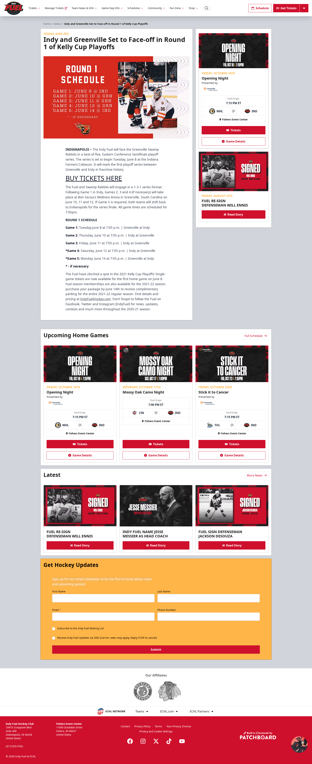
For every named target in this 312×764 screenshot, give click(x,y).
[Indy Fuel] (13, 8)
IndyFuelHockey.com (95, 299)
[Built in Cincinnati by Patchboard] (258, 735)
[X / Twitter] (156, 741)
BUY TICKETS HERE (94, 178)
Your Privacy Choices (178, 726)
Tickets (33, 8)
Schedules (133, 8)
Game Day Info (111, 8)
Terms (158, 726)
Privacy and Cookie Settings (156, 731)
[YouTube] (182, 741)
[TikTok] (169, 741)
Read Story (235, 214)
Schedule (262, 8)
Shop (192, 8)
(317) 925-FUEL (14, 746)
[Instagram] (143, 741)
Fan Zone (175, 8)
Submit (156, 650)
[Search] (206, 8)
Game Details (235, 141)
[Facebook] (130, 741)
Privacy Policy (142, 726)
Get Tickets (288, 8)
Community (155, 8)
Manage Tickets (54, 8)
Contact (125, 726)
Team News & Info (83, 8)
